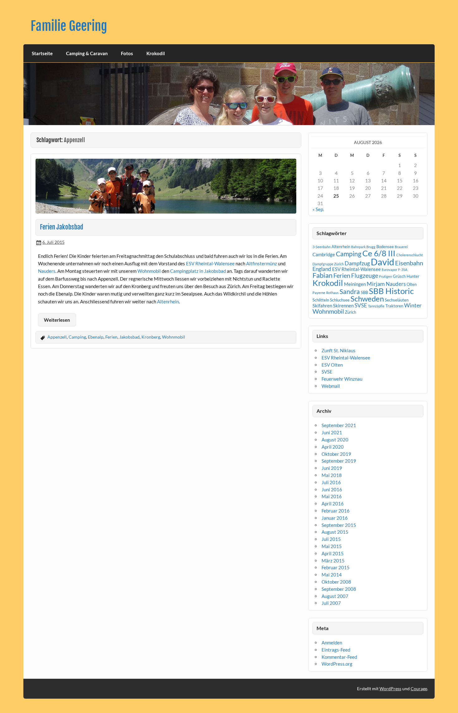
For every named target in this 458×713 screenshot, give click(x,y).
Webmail (331, 386)
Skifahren (322, 305)
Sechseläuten (396, 299)
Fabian (322, 275)
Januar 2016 (335, 518)
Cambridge (323, 254)
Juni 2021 (332, 432)
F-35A (402, 269)
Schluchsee (340, 299)
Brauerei (401, 247)
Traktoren (394, 305)
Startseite (42, 53)
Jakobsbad (129, 337)
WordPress (390, 688)
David (382, 261)
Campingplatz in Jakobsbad (198, 271)
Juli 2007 (331, 603)
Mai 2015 (332, 546)
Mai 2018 (332, 475)
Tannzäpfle (376, 306)
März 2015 (333, 560)
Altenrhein (168, 301)
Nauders (46, 271)
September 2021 (339, 425)
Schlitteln (320, 299)
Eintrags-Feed (336, 650)
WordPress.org (337, 664)
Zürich (350, 312)
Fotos (127, 53)
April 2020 (333, 447)
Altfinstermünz (261, 263)
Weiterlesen (57, 320)
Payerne (318, 293)
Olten (412, 284)
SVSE (361, 305)
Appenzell (57, 337)
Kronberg (150, 337)
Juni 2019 (332, 468)
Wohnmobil (149, 271)
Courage (419, 688)
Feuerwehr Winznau (342, 379)
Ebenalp (95, 337)
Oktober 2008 (336, 582)
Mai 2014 (332, 574)
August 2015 (335, 532)
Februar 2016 (336, 510)
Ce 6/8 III (378, 253)
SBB (364, 292)
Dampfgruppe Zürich (328, 264)
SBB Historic (391, 291)
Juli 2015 (331, 539)
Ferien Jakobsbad (61, 227)
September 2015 (339, 525)
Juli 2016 (331, 482)
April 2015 (333, 553)
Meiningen (355, 284)
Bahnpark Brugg (363, 247)
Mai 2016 (332, 496)
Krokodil (155, 53)
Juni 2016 (332, 489)
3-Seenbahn (321, 247)
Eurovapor (389, 269)
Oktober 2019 (336, 454)
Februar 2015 (336, 567)
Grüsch (399, 276)
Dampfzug (357, 263)
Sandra (350, 291)
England (321, 269)
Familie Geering (69, 26)
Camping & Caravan (87, 53)
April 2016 (333, 503)
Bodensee (385, 246)
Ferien (111, 337)
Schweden (367, 298)
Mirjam (376, 283)
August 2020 (335, 439)
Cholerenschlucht (409, 255)
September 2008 (339, 589)
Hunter (413, 276)
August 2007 (335, 596)
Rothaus (332, 293)
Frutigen (385, 276)
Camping (77, 337)
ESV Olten (332, 365)
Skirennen (343, 305)
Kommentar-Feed (339, 657)
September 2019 (339, 461)
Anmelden (332, 642)
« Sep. (318, 209)
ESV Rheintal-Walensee (210, 263)
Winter (413, 305)
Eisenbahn (409, 263)
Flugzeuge (364, 275)
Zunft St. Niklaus (338, 350)
